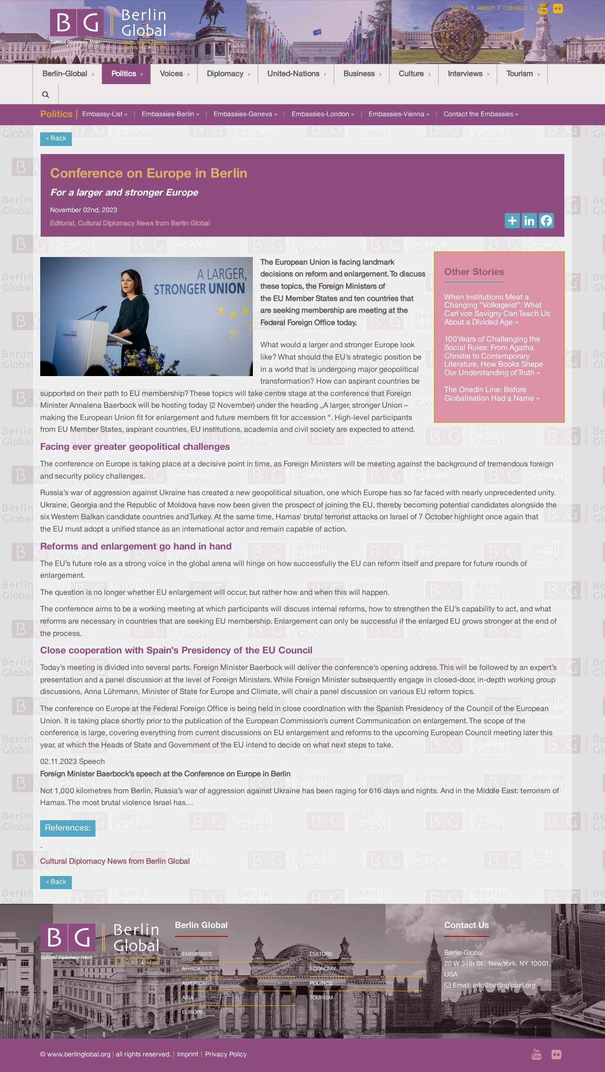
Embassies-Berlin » (170, 114)
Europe (192, 1012)
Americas (195, 983)
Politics (124, 74)
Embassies (197, 954)
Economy (323, 969)
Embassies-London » (323, 114)
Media (459, 8)
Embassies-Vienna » (399, 114)
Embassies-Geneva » (245, 114)
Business (359, 74)
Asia (187, 997)
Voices (171, 74)
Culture (411, 74)
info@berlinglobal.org (504, 986)
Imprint (187, 1055)
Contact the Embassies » (481, 114)
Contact (515, 8)
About (485, 8)
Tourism (520, 74)
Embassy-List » (104, 114)
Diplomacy (225, 74)
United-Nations (294, 74)
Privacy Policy (226, 1055)
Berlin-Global (65, 74)
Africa (191, 969)
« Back (56, 139)
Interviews (465, 74)
